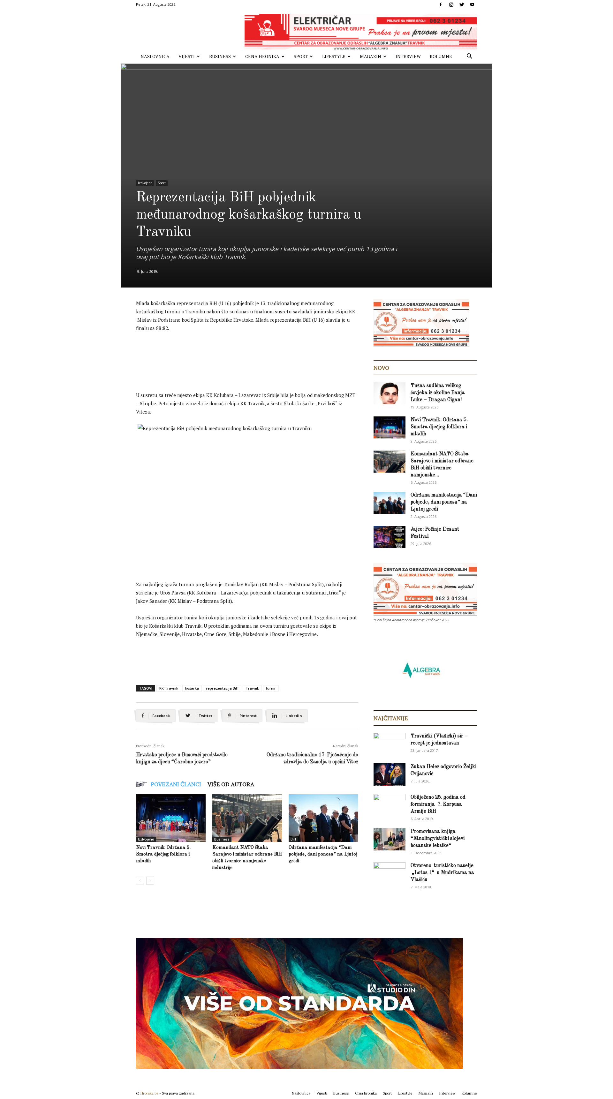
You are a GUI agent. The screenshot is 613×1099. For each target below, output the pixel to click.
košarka (192, 688)
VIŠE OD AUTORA (231, 784)
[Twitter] (461, 4)
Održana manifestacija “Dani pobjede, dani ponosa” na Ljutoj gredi (323, 854)
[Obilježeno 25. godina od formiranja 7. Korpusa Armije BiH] (389, 805)
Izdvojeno (145, 183)
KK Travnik (168, 688)
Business (220, 56)
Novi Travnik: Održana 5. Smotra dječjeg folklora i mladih (163, 854)
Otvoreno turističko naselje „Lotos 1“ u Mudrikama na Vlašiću (442, 872)
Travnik (252, 688)
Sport (301, 56)
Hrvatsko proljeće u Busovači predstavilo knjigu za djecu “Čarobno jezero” (182, 758)
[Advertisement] (252, 354)
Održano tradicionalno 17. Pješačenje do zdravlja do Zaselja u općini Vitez (312, 758)
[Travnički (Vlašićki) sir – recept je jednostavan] (389, 743)
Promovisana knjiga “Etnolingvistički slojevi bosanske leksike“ (438, 838)
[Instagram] (451, 4)
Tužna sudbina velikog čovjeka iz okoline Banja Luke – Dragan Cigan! (438, 392)
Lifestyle (333, 56)
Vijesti (186, 56)
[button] (469, 57)
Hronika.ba (149, 1093)
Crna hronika (262, 56)
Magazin (370, 56)
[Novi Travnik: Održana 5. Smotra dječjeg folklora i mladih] (171, 818)
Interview (408, 56)
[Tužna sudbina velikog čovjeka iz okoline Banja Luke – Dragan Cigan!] (389, 393)
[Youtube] (472, 4)
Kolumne (441, 56)
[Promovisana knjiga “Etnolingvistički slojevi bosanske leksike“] (389, 839)
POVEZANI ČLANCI (176, 784)
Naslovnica (155, 56)
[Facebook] (440, 4)
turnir (271, 688)
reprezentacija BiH (222, 688)
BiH (293, 839)
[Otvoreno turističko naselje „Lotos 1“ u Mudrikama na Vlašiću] (389, 872)
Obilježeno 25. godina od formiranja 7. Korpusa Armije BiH (438, 804)
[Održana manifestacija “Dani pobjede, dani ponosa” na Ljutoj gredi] (323, 818)
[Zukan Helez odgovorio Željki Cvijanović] (389, 774)
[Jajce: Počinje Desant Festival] (389, 537)
